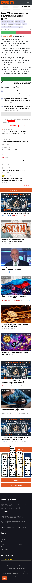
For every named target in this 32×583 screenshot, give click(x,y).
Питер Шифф (6, 272)
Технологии (4, 542)
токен (17, 357)
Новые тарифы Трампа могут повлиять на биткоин (13, 170)
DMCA (4, 578)
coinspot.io (7, 168)
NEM (2, 505)
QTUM (12, 508)
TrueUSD (3, 508)
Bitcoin (2, 503)
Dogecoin (22, 507)
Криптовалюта (5, 536)
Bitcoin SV (3, 507)
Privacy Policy (26, 573)
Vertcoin (17, 505)
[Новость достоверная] (8, 32)
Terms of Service (17, 573)
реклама (5, 243)
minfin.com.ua (8, 129)
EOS (14, 503)
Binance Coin (22, 505)
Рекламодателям (11, 568)
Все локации (4, 549)
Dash (25, 504)
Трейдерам (15, 413)
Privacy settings (12, 576)
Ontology (18, 507)
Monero (23, 503)
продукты (23, 441)
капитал (11, 328)
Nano (20, 508)
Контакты (20, 576)
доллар (14, 385)
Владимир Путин (20, 21)
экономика (23, 413)
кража (10, 243)
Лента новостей (16, 480)
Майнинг (19, 539)
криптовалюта (25, 300)
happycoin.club (9, 139)
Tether (21, 504)
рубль (4, 27)
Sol (3, 357)
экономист (29, 385)
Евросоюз (19, 215)
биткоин (5, 328)
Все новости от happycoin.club (22, 82)
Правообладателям (23, 571)
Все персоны (20, 547)
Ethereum (7, 503)
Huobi (11, 507)
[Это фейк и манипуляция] (23, 32)
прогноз (29, 357)
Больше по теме (25, 185)
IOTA (7, 504)
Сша (14, 215)
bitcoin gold (8, 508)
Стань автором (21, 568)
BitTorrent (16, 508)
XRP (13, 504)
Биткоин (19, 536)
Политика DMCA (7, 573)
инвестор (23, 357)
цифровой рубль (18, 27)
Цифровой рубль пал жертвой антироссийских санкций (15, 141)
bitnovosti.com (9, 176)
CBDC (10, 27)
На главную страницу (16, 485)
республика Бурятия (14, 300)
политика (18, 24)
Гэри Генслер (6, 441)
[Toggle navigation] (28, 2)
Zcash (4, 504)
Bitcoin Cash (17, 504)
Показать (3, 525)
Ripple (16, 503)
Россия (4, 24)
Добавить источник (11, 566)
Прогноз (19, 542)
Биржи (3, 544)
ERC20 (5, 505)
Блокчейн (19, 544)
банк (24, 24)
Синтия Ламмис (15, 272)
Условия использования (10, 571)
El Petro (10, 504)
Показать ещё (16, 114)
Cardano (8, 507)
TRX (2, 504)
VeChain (13, 505)
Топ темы (3, 547)
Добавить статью (22, 566)
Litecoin (11, 503)
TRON (20, 503)
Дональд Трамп (7, 215)
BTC (16, 328)
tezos (14, 507)
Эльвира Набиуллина (8, 21)
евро (19, 385)
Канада (25, 215)
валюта (11, 24)
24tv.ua (6, 157)
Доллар (3, 539)
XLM (10, 505)
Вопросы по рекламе (6, 559)
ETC (7, 505)
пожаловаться (11, 120)
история (20, 328)
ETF (12, 441)
